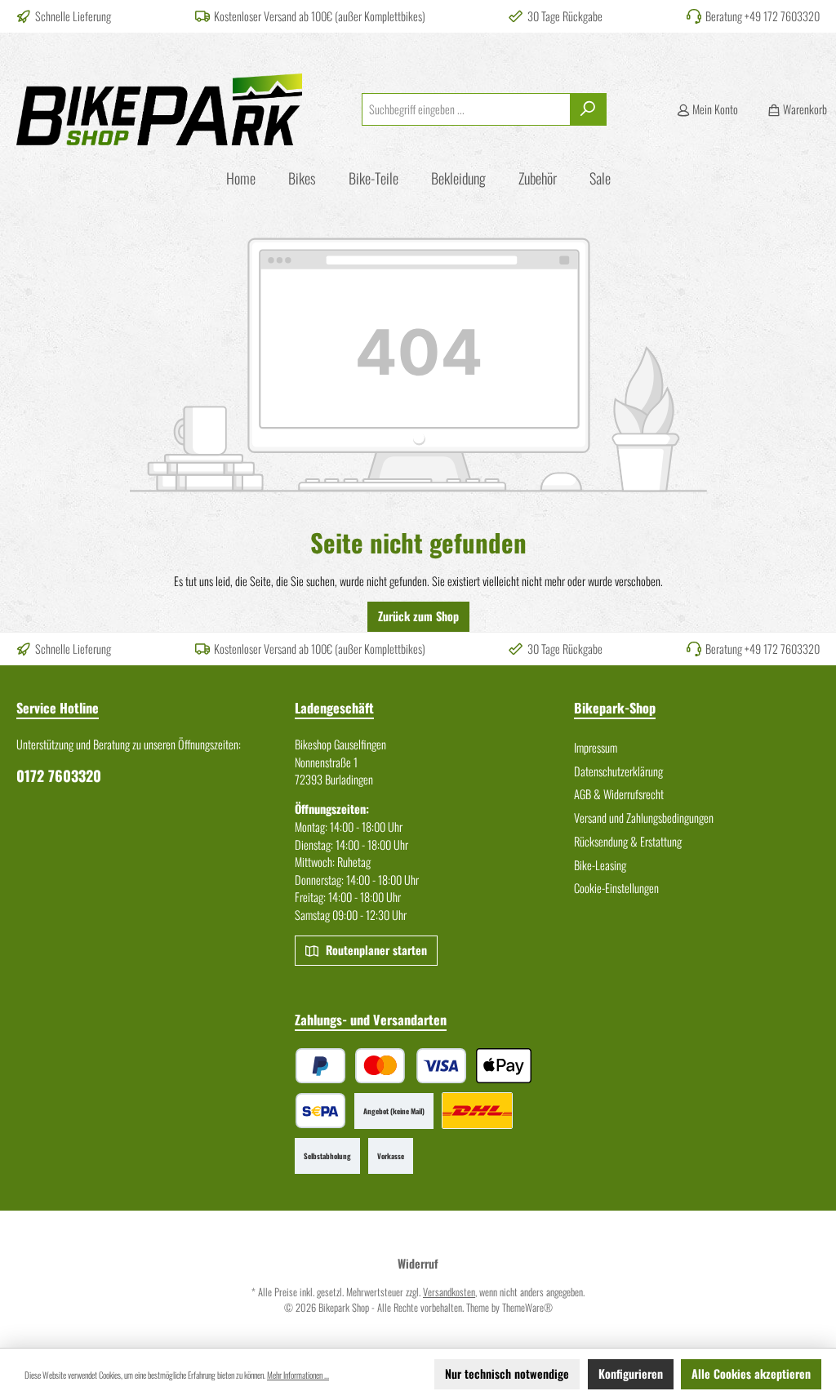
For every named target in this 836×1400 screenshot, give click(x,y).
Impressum (595, 747)
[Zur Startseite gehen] (159, 109)
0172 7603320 (58, 775)
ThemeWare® (527, 1307)
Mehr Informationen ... (298, 1374)
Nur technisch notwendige (507, 1373)
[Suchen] (588, 109)
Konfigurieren (630, 1373)
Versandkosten (449, 1292)
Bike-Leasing (600, 864)
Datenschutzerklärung (618, 771)
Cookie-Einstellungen (616, 887)
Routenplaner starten (374, 949)
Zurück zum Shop (418, 615)
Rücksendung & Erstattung (628, 841)
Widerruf (418, 1263)
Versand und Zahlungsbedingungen (644, 817)
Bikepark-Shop (615, 708)
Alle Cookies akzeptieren (751, 1373)
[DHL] (477, 1110)
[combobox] (466, 109)
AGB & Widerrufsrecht (619, 793)
